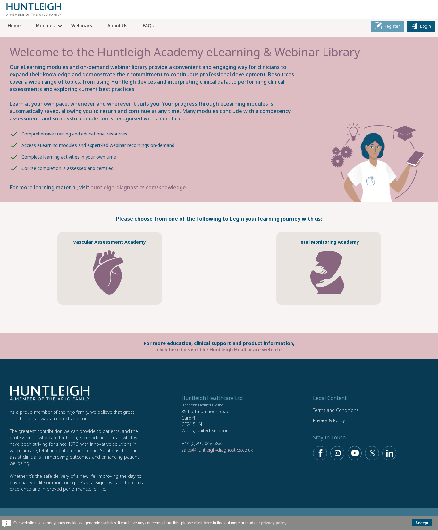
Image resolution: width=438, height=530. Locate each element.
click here (203, 523)
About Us (117, 25)
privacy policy (274, 523)
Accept (421, 523)
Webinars (81, 25)
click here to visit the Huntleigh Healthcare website (219, 349)
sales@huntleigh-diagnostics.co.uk (217, 450)
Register (391, 26)
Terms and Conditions (335, 410)
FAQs (148, 25)
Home (14, 25)
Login (425, 26)
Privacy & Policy (329, 420)
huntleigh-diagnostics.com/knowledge (138, 187)
